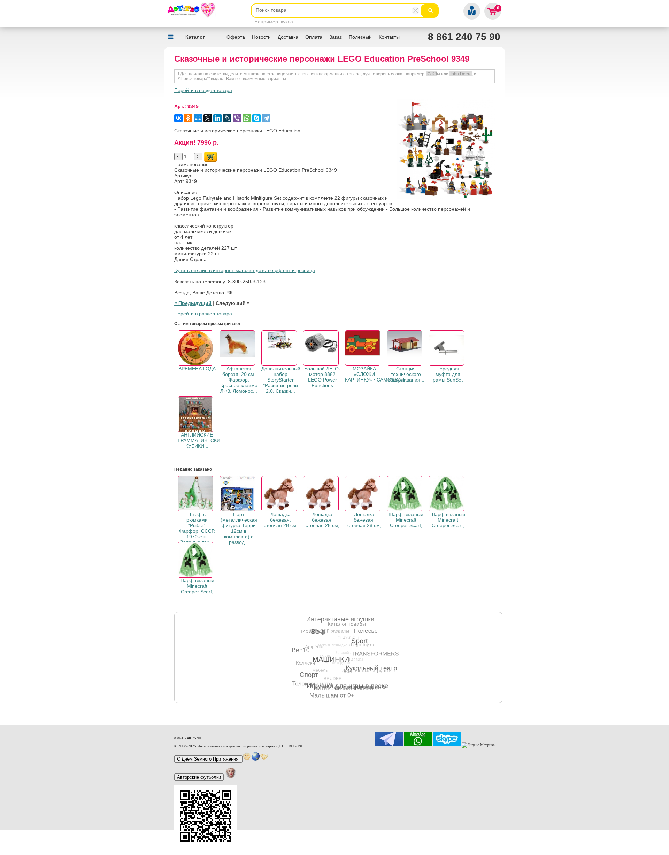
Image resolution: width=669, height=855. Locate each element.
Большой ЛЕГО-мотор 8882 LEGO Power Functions (322, 377)
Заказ (335, 37)
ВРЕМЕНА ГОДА (197, 368)
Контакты (389, 37)
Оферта (235, 37)
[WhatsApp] (247, 118)
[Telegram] (266, 118)
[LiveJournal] (227, 118)
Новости (261, 37)
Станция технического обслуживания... (405, 374)
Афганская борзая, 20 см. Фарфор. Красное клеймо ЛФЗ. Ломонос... (238, 380)
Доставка (288, 37)
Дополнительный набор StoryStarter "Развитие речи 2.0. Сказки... (280, 380)
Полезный (360, 37)
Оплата (313, 37)
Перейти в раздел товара (203, 90)
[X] (207, 118)
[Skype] (256, 118)
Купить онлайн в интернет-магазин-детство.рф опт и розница (244, 270)
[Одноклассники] (188, 118)
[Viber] (237, 118)
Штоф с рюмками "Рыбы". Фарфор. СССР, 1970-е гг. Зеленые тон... (197, 528)
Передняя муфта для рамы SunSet (448, 374)
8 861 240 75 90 (464, 36)
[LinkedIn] (217, 118)
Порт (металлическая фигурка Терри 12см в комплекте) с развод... (239, 528)
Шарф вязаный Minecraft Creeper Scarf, (406, 519)
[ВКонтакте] (178, 118)
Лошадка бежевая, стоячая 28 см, (281, 519)
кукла (287, 21)
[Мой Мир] (198, 118)
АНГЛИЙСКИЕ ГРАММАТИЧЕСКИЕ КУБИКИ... (200, 440)
